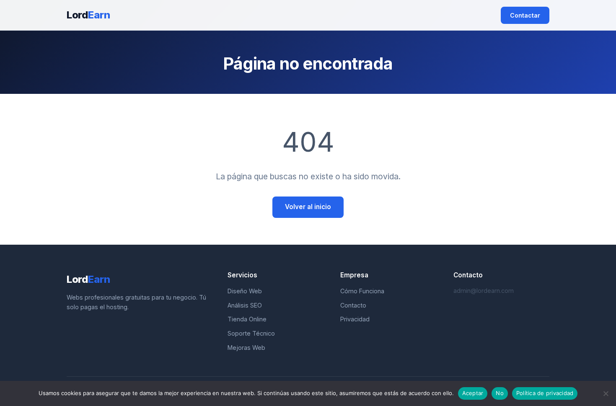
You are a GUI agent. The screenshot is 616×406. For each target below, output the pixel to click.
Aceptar (473, 393)
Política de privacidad (545, 393)
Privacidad (355, 319)
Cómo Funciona (362, 291)
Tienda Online (247, 319)
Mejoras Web (246, 347)
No (500, 393)
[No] (605, 393)
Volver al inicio (308, 207)
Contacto (353, 305)
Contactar (525, 15)
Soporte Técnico (251, 333)
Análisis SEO (245, 305)
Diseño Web (245, 291)
